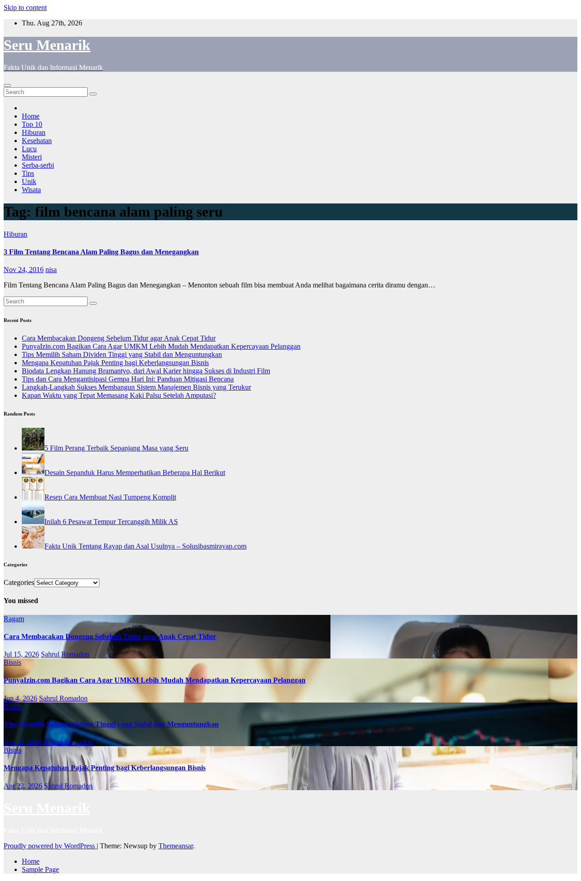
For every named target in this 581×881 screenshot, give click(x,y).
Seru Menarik (47, 45)
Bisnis (12, 662)
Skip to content (25, 7)
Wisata (31, 189)
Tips (28, 173)
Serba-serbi (38, 165)
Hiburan (33, 132)
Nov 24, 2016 (24, 269)
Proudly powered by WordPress (50, 846)
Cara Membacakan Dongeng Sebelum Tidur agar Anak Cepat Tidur (119, 338)
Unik (29, 181)
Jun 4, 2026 (20, 698)
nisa (51, 269)
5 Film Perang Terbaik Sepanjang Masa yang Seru (116, 448)
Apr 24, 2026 (23, 742)
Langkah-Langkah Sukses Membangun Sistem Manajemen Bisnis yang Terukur (136, 387)
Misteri (32, 157)
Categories (19, 582)
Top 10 (32, 124)
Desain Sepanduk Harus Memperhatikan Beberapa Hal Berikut (134, 472)
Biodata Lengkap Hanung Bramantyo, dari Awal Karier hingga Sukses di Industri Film (146, 371)
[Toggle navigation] (7, 85)
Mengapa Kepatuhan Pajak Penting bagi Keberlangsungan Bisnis (115, 362)
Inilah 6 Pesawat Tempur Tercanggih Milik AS (111, 521)
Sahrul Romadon (65, 654)
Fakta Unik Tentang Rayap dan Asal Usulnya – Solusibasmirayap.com (145, 546)
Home (30, 116)
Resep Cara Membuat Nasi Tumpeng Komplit (110, 497)
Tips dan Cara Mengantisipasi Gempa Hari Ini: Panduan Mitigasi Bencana (128, 379)
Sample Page (40, 869)
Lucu (29, 149)
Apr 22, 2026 (23, 786)
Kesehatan (37, 140)
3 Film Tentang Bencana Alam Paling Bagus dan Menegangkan (101, 252)
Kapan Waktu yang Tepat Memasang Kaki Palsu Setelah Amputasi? (119, 395)
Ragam (14, 619)
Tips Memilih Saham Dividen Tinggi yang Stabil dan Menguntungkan (122, 354)
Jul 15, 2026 (21, 654)
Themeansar (175, 846)
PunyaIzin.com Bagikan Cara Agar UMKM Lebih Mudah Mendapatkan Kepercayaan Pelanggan (161, 346)
